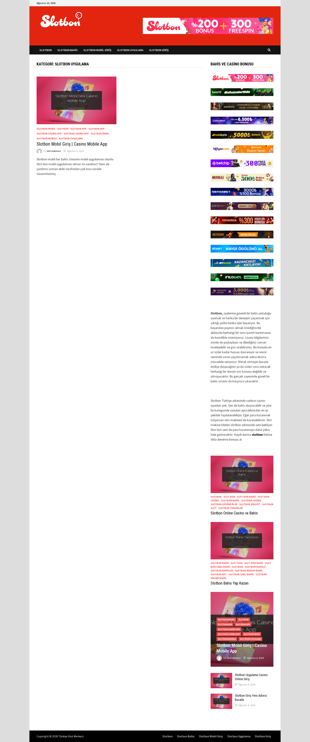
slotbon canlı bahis (241, 574)
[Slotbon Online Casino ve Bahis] (242, 474)
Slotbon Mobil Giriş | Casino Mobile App (72, 144)
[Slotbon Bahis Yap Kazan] (242, 540)
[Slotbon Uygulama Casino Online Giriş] (221, 675)
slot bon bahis (246, 496)
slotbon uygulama (71, 138)
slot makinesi (54, 151)
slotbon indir (100, 133)
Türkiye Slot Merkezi (70, 736)
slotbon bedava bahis (249, 570)
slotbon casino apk (49, 133)
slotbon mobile (47, 138)
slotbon (62, 128)
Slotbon (45, 50)
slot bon (229, 496)
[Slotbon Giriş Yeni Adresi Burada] (221, 696)
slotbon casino (251, 500)
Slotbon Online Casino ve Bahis (234, 513)
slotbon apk (78, 128)
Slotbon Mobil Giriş (97, 50)
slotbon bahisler (222, 570)
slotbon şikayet (249, 504)
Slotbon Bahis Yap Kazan (229, 583)
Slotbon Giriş (159, 50)
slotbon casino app (76, 133)
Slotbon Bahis (67, 50)
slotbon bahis (230, 500)
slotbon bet (219, 574)
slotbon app (96, 128)
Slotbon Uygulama (130, 50)
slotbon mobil (46, 128)
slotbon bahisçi (255, 566)
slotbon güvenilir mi (224, 504)
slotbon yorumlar (231, 508)
